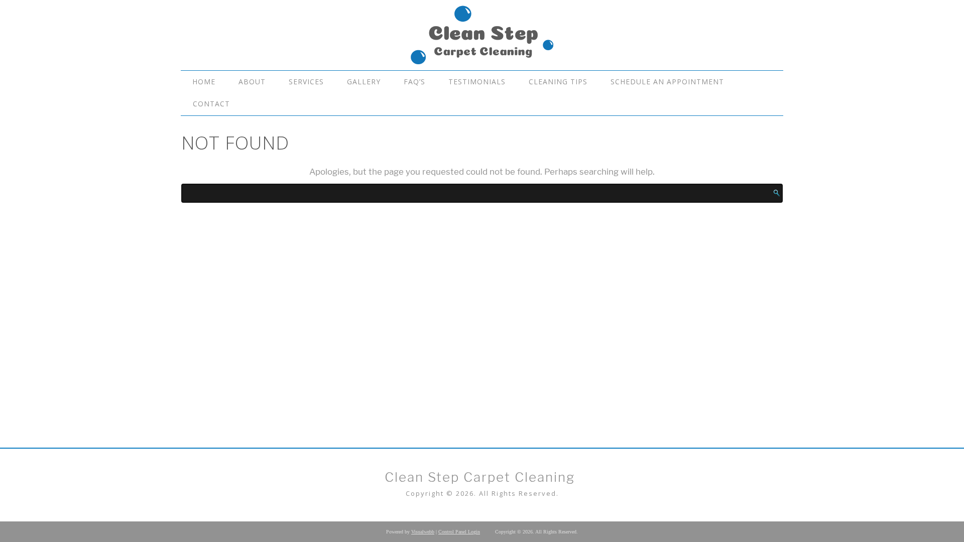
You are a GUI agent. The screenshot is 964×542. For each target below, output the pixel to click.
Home (203, 81)
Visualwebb (422, 531)
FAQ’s (414, 81)
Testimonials (477, 81)
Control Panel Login (459, 531)
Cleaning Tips (558, 81)
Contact (211, 103)
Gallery (364, 81)
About (252, 81)
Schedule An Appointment (667, 81)
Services (306, 81)
